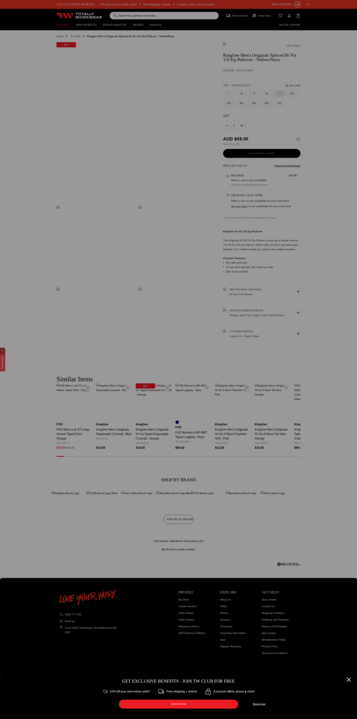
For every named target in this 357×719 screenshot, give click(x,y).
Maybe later (259, 704)
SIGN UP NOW (178, 704)
